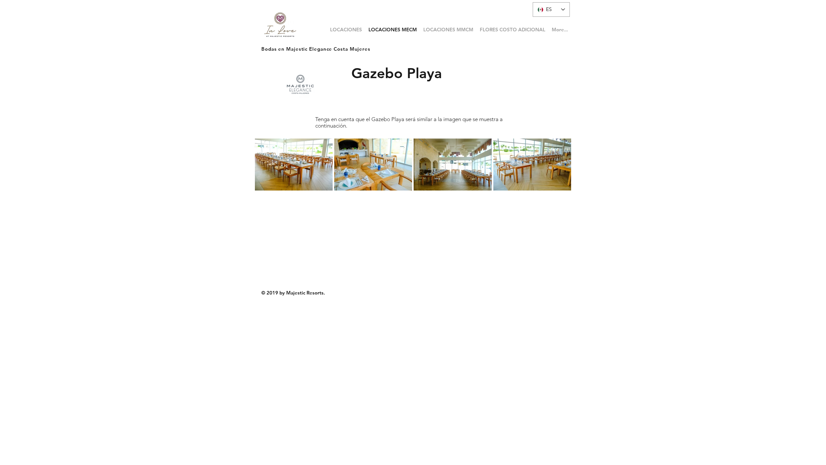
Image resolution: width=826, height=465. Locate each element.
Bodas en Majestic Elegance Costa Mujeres (315, 49)
